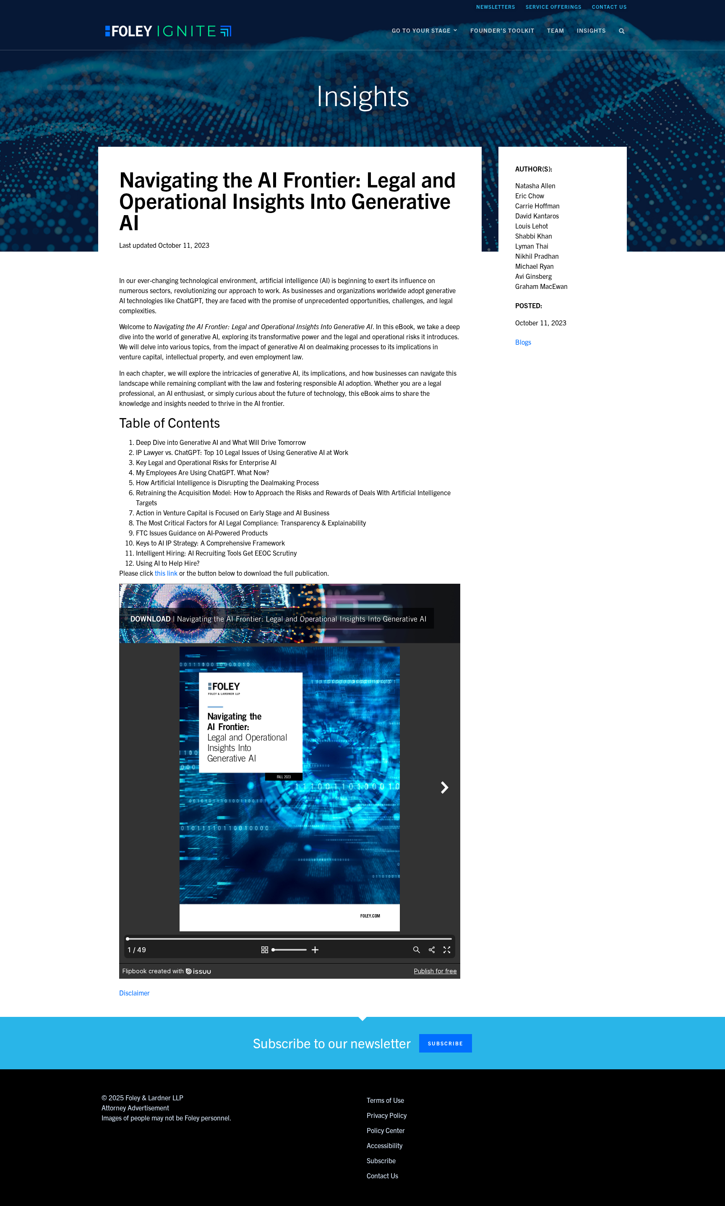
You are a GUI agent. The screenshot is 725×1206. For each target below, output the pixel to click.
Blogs (523, 342)
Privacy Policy (387, 1115)
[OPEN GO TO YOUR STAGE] (455, 30)
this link (166, 573)
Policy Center (386, 1130)
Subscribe (381, 1160)
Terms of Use (385, 1100)
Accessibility (384, 1145)
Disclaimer (134, 992)
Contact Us (382, 1175)
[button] (621, 31)
